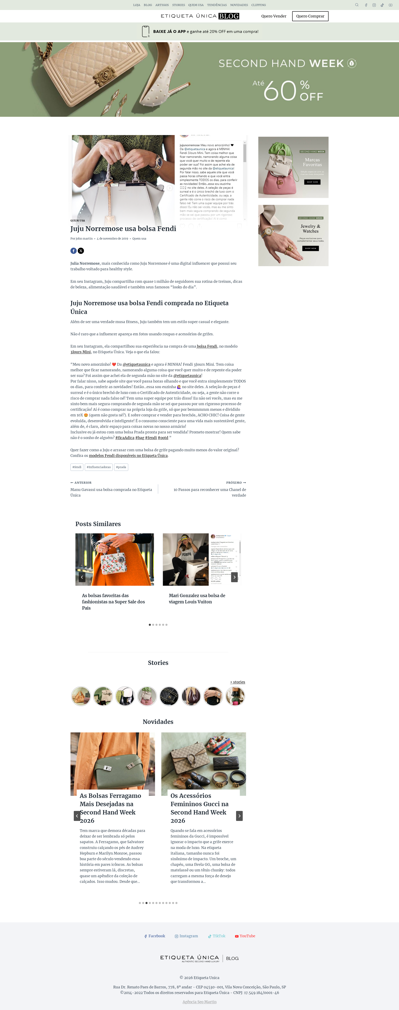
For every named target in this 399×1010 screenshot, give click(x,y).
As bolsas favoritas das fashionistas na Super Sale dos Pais (113, 601)
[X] (81, 251)
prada (121, 467)
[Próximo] (234, 577)
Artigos (162, 5)
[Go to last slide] (82, 577)
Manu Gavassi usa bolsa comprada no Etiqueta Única (111, 489)
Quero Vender (273, 16)
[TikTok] (382, 5)
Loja (136, 5)
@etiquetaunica (136, 364)
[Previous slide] (77, 816)
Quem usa (196, 5)
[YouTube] (390, 5)
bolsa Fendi (206, 346)
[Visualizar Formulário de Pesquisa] (357, 5)
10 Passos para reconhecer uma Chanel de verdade (210, 489)
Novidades (239, 5)
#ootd (163, 437)
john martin (84, 238)
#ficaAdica (124, 437)
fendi (76, 467)
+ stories (237, 682)
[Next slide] (239, 816)
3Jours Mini (80, 352)
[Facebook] (366, 5)
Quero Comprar (310, 16)
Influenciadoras (99, 467)
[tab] (150, 625)
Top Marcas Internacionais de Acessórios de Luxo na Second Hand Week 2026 (203, 812)
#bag (139, 437)
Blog (148, 5)
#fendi (151, 437)
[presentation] (114, 559)
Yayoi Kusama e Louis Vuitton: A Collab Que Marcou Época (112, 804)
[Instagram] (374, 5)
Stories (178, 5)
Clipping (258, 5)
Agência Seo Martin (200, 1002)
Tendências (217, 5)
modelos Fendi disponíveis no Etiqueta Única (128, 455)
